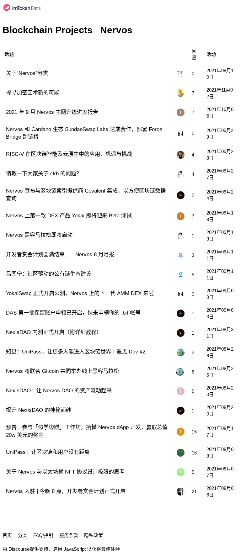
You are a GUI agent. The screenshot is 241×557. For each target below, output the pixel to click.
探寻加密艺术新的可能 (32, 92)
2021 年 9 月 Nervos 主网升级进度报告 (52, 112)
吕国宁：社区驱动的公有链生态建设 (48, 274)
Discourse (18, 549)
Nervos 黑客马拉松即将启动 (39, 235)
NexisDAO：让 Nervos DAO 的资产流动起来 (59, 390)
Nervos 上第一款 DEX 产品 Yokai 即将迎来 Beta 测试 (69, 215)
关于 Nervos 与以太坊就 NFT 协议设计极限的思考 (65, 472)
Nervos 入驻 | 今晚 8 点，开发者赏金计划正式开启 (66, 491)
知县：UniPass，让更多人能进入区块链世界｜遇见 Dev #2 (75, 351)
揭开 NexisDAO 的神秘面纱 (38, 410)
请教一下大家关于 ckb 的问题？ (44, 173)
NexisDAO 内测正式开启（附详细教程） (54, 332)
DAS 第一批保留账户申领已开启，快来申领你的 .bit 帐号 (73, 313)
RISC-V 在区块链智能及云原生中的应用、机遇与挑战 (69, 154)
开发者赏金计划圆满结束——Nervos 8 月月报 (60, 254)
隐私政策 (93, 535)
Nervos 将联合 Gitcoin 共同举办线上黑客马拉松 (62, 371)
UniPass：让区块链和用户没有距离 (48, 452)
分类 (22, 535)
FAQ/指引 (43, 535)
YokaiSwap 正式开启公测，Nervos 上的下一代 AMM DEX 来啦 (80, 293)
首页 (7, 535)
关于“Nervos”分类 (27, 73)
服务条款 (68, 535)
